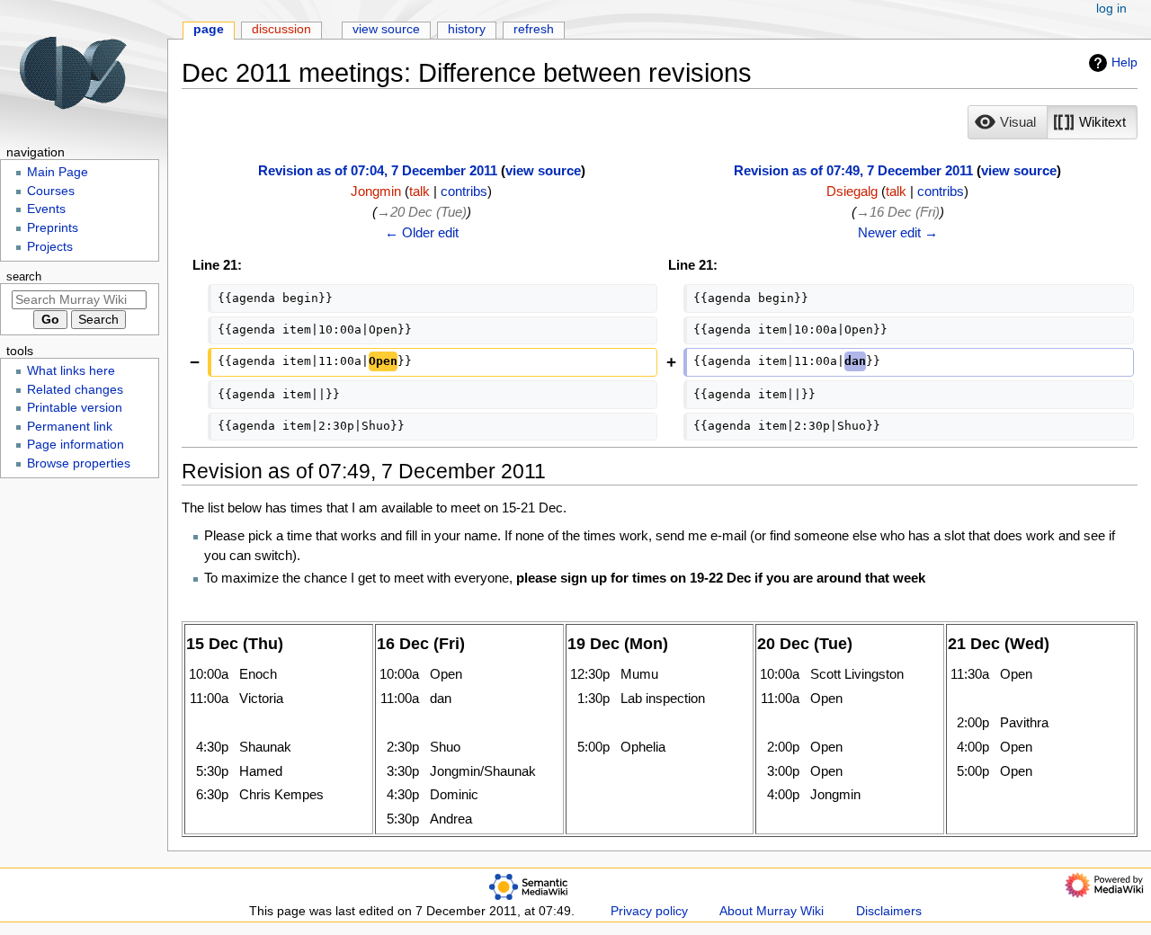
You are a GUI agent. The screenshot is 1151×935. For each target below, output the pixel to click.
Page (208, 29)
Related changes (75, 389)
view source (543, 170)
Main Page (57, 172)
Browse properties (78, 463)
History (467, 29)
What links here (71, 371)
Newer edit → (898, 232)
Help (1124, 62)
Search (23, 277)
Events (46, 209)
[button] (1008, 122)
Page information (75, 444)
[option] (1007, 121)
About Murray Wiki (771, 911)
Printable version (74, 407)
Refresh (533, 29)
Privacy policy (649, 911)
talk (419, 191)
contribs (464, 191)
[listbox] (1053, 122)
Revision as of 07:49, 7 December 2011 (853, 170)
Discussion (281, 29)
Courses (51, 191)
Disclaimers (889, 911)
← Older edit (422, 232)
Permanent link (69, 426)
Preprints (52, 228)
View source (386, 29)
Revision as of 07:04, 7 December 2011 (377, 170)
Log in (1111, 8)
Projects (50, 247)
